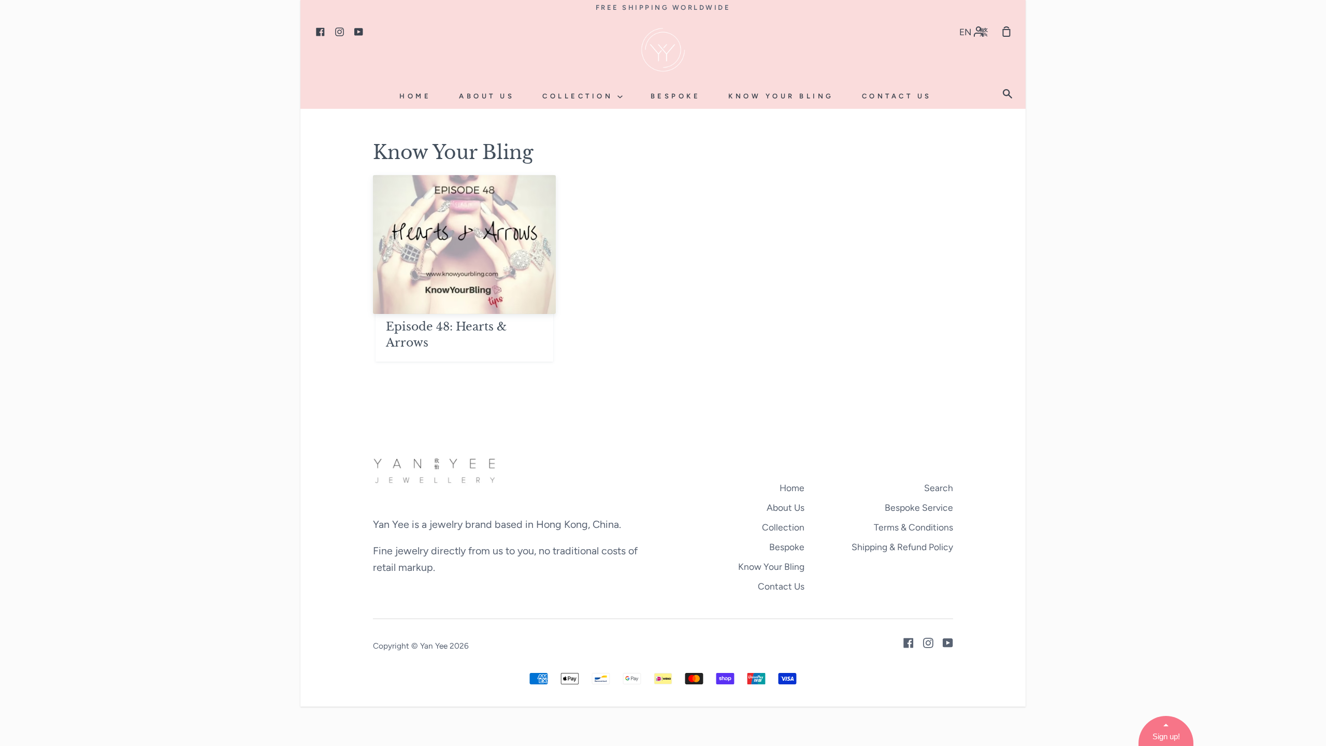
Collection (579, 96)
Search (938, 487)
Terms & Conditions (913, 527)
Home (415, 96)
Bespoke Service (919, 507)
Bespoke (676, 96)
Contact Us (897, 96)
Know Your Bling (781, 96)
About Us (486, 96)
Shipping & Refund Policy (902, 546)
